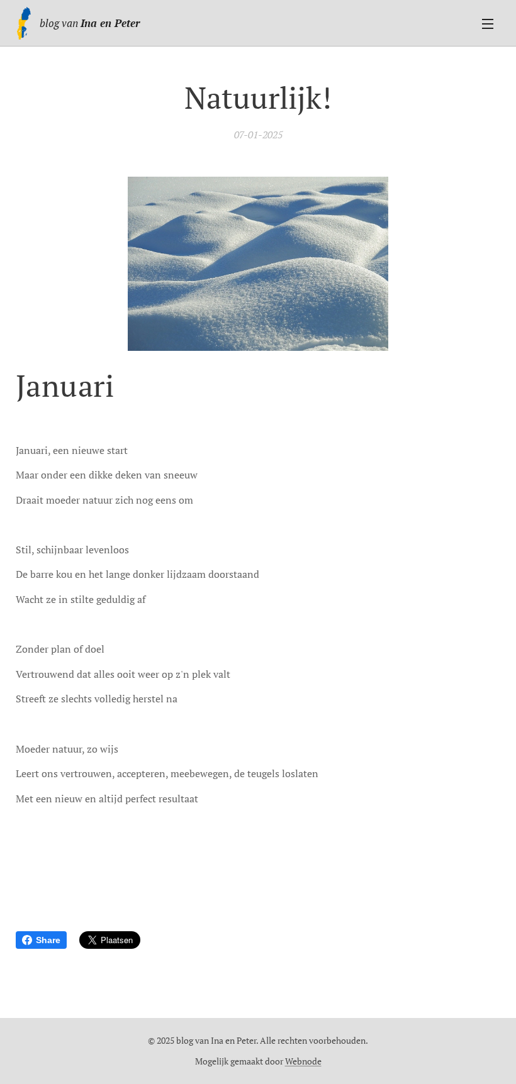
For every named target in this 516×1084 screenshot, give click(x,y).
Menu (487, 23)
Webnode (303, 1061)
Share (48, 940)
